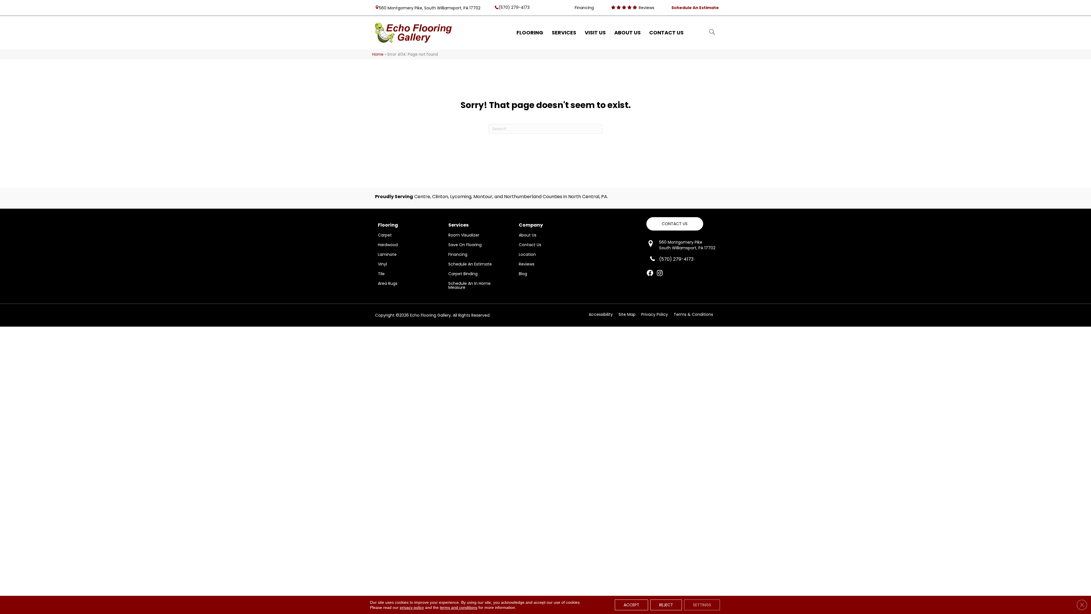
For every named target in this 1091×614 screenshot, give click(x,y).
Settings (702, 605)
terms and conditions (458, 607)
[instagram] (660, 273)
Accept (631, 605)
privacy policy (412, 607)
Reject (666, 605)
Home (378, 54)
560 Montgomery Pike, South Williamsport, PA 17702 (429, 7)
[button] (674, 224)
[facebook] (650, 273)
